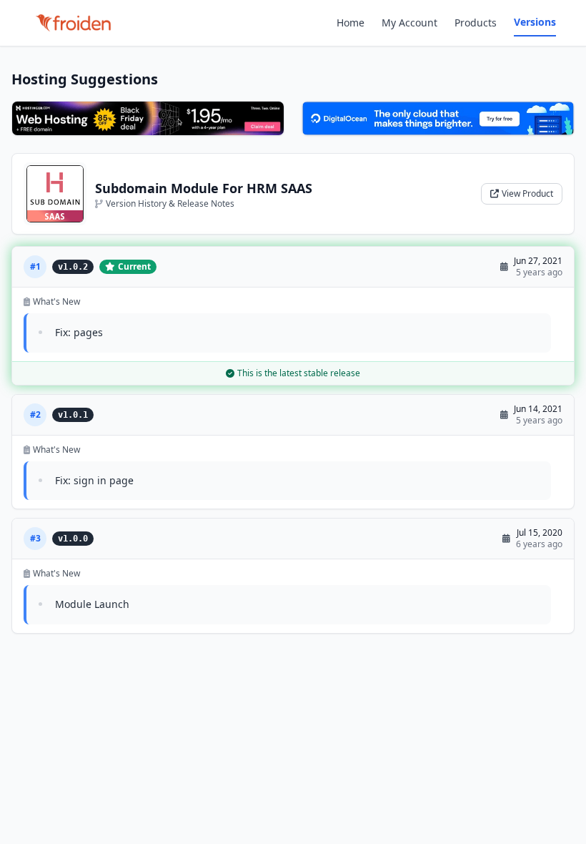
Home (350, 22)
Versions (535, 22)
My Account (409, 22)
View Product (527, 193)
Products (476, 22)
